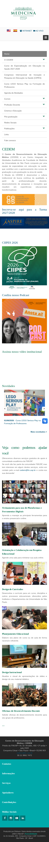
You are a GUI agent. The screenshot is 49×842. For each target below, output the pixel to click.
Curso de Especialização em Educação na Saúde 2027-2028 (24, 67)
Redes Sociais (10, 123)
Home (6, 54)
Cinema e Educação (13, 111)
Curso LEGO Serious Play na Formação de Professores (24, 85)
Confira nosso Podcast (15, 295)
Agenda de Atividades (13, 93)
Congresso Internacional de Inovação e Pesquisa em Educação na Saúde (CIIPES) (24, 76)
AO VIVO (39, 31)
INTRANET (27, 31)
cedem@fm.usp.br (28, 470)
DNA (17, 831)
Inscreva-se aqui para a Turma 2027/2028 (24, 211)
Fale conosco (10, 140)
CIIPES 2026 (10, 242)
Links (6, 134)
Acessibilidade (31, 834)
